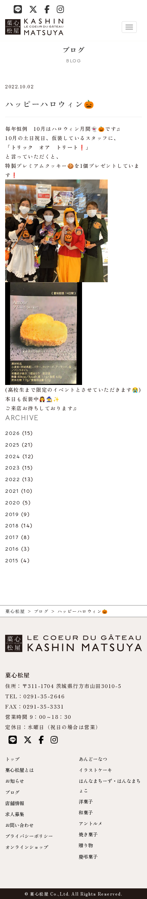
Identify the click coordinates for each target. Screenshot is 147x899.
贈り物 (86, 845)
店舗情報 (14, 803)
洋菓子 (86, 801)
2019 (12, 514)
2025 (12, 444)
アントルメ (91, 823)
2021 (12, 491)
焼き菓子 (88, 834)
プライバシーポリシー (29, 836)
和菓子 (86, 812)
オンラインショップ (26, 847)
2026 (12, 433)
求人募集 (14, 814)
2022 (12, 479)
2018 (12, 525)
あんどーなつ (93, 759)
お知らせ (14, 780)
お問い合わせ (19, 825)
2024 (12, 456)
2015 (11, 560)
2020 (12, 502)
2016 (12, 549)
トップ (12, 759)
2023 (12, 467)
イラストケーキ (95, 769)
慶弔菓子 (88, 856)
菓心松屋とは (19, 769)
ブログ (12, 792)
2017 (12, 537)
